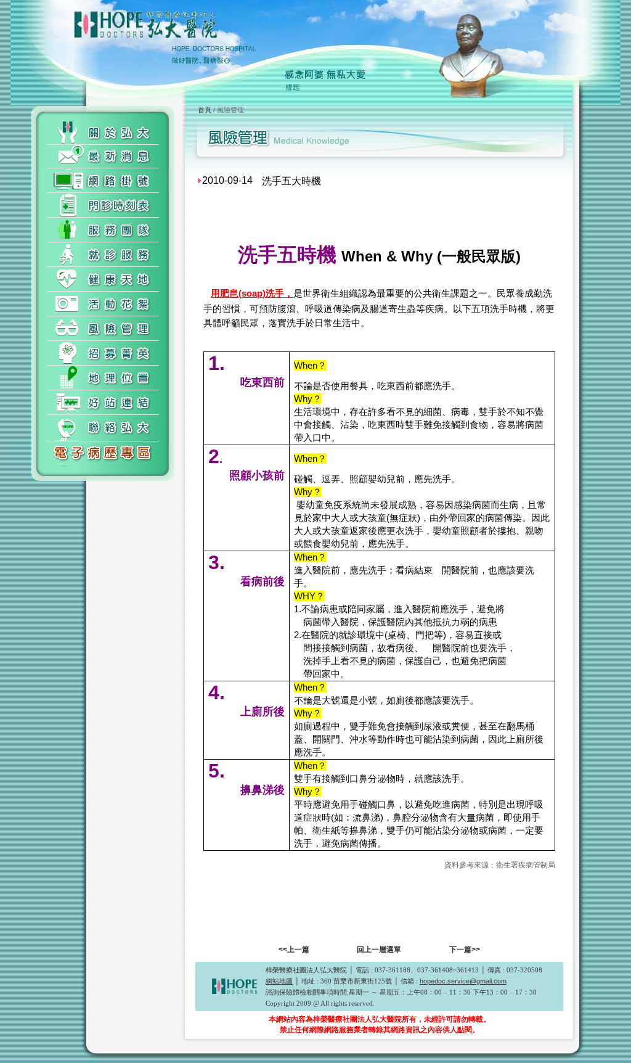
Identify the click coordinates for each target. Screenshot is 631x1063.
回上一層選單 (379, 949)
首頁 (204, 109)
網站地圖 (279, 981)
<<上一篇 (294, 949)
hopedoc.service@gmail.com (463, 981)
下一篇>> (464, 949)
